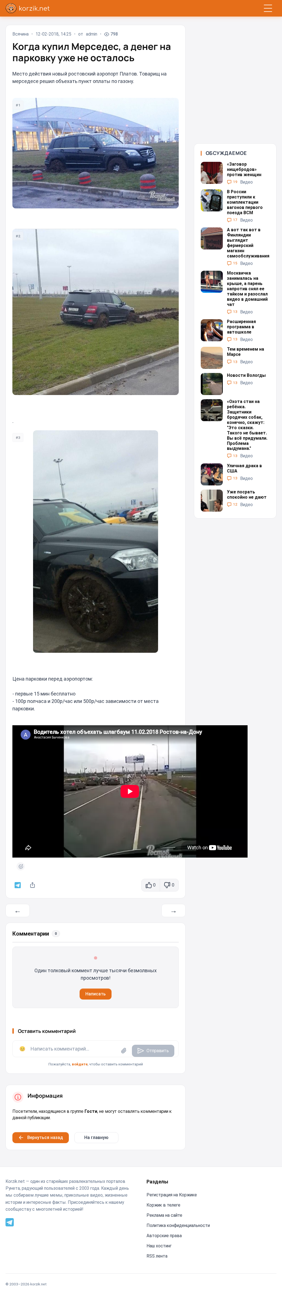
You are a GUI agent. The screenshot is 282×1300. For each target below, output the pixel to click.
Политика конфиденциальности (178, 1225)
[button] (95, 1053)
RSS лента (157, 1256)
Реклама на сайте (164, 1215)
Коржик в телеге (163, 1205)
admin (91, 34)
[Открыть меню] (268, 8)
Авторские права (164, 1235)
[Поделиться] (32, 885)
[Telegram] (10, 1222)
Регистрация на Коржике (172, 1194)
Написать (95, 994)
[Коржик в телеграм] (17, 885)
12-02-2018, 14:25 (53, 34)
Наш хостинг (159, 1245)
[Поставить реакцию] (21, 866)
